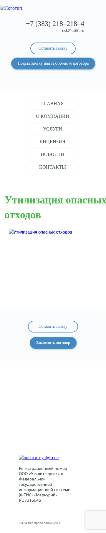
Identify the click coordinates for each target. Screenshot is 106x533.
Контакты (52, 166)
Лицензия (52, 141)
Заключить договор (53, 342)
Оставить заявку (53, 48)
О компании (52, 116)
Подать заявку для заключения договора (53, 63)
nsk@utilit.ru (73, 31)
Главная (52, 103)
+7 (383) (55, 23)
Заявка (53, 430)
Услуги (52, 128)
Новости (52, 154)
